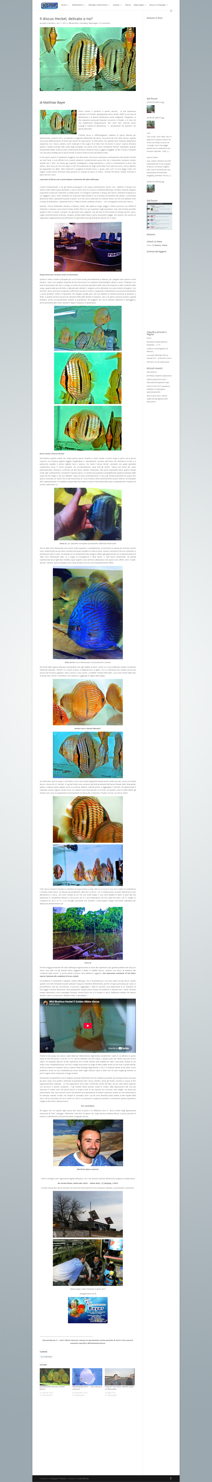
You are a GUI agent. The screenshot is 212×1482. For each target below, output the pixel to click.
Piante (128, 5)
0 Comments (105, 23)
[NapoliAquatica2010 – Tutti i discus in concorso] (87, 1376)
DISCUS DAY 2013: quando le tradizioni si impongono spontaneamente (158, 389)
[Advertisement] (88, 98)
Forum (64, 5)
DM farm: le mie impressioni (158, 362)
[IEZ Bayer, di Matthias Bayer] (88, 1310)
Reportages (139, 5)
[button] (58, 122)
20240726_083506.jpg (155, 151)
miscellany (84, 23)
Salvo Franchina (48, 23)
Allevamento (77, 5)
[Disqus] (88, 1430)
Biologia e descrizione (98, 5)
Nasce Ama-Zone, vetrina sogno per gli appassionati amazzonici (157, 399)
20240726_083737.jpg (155, 181)
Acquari (116, 5)
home (149, 338)
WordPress (84, 1478)
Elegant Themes (58, 1478)
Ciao (148, 102)
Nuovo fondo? (152, 126)
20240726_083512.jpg (155, 166)
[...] (168, 120)
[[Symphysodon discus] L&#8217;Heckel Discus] (55, 1376)
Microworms (152, 372)
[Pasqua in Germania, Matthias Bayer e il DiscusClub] (120, 1376)
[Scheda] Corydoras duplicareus (159, 375)
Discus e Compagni (157, 5)
